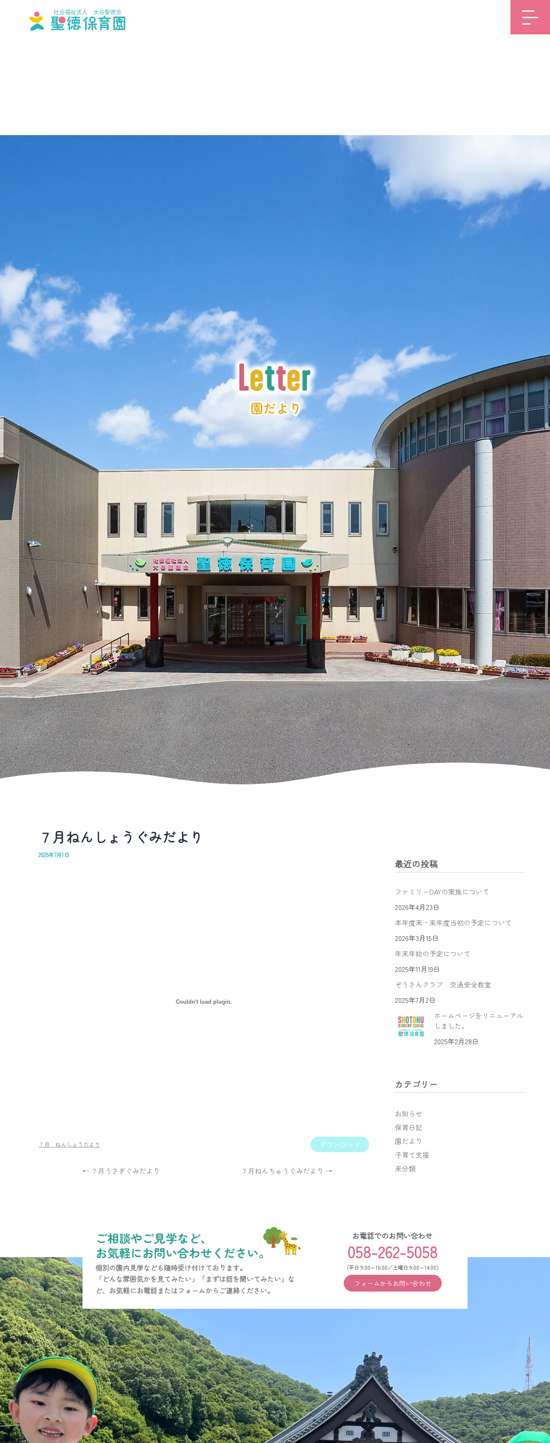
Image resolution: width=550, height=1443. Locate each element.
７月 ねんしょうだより (69, 1144)
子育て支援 (412, 1155)
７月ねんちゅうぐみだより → (286, 1171)
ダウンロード (340, 1144)
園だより (408, 1141)
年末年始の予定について (433, 953)
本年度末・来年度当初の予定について (453, 922)
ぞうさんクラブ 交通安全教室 (443, 984)
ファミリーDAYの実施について (442, 891)
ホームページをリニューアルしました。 (478, 1020)
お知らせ (408, 1113)
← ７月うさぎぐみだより (121, 1171)
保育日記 (408, 1127)
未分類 (405, 1168)
